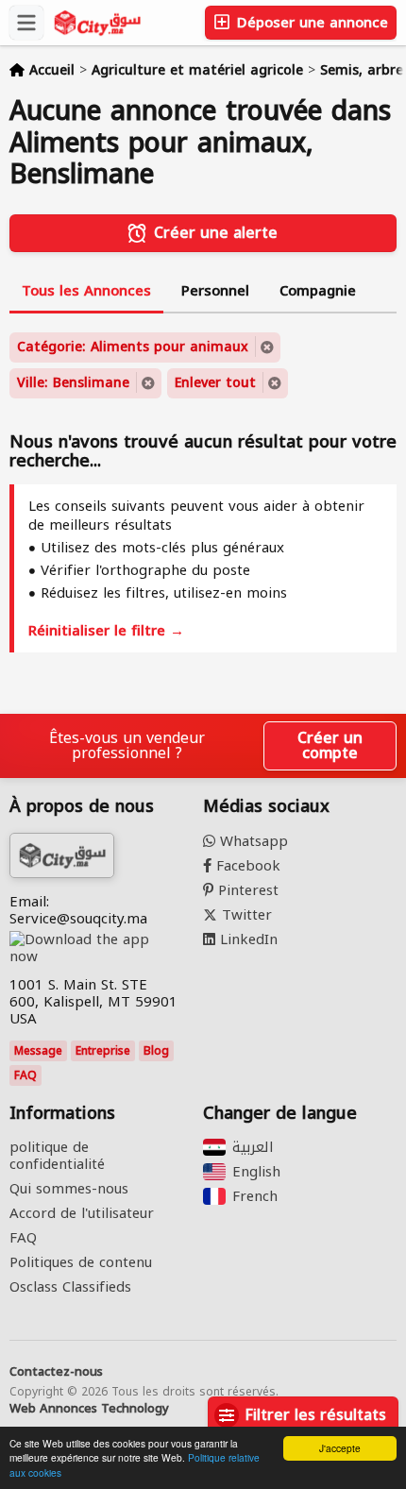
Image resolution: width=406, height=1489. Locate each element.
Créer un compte (330, 745)
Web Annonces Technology (89, 1408)
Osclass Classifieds (70, 1286)
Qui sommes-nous (68, 1188)
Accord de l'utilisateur (81, 1213)
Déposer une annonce (310, 22)
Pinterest (246, 890)
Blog (156, 1051)
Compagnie (317, 291)
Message (38, 1051)
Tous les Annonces (86, 291)
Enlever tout (215, 383)
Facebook (245, 865)
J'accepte (340, 1448)
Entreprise (103, 1051)
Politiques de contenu (80, 1262)
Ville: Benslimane (73, 383)
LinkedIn (246, 939)
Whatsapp (251, 841)
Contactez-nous (56, 1371)
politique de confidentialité (57, 1156)
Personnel (215, 291)
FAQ (25, 1075)
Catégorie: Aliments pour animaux (132, 347)
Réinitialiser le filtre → (106, 631)
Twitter (244, 914)
